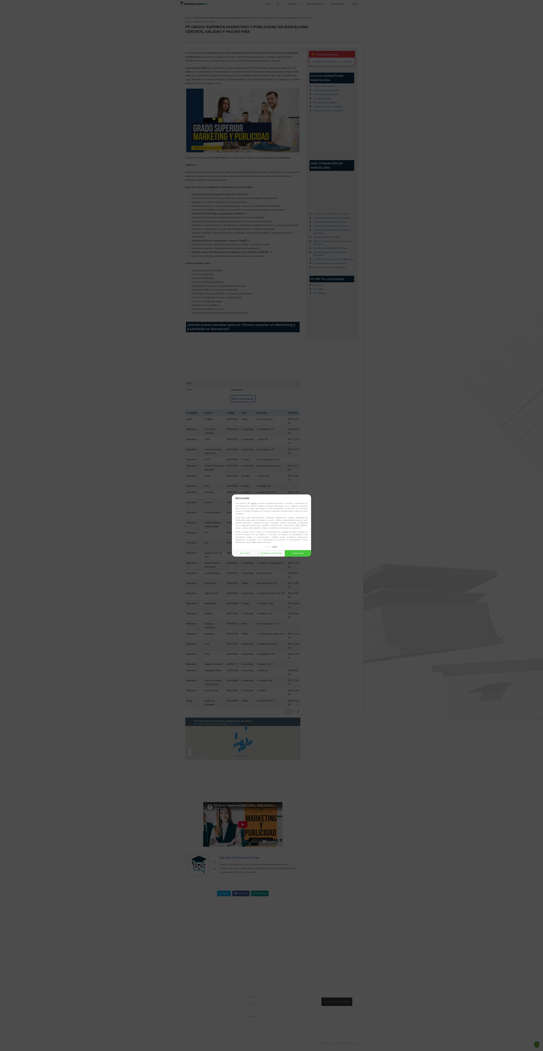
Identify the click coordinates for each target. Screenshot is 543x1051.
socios (254, 503)
